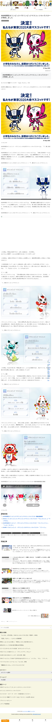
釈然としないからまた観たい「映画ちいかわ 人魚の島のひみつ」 (17, 642)
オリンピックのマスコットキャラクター (10, 690)
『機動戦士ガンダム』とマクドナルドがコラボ (12, 665)
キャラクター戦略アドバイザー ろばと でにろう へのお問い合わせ (17, 697)
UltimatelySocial (37, 714)
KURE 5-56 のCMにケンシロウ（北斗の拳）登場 (12, 655)
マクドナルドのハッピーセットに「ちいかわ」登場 (13, 661)
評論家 (3, 537)
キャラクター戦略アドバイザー (29, 711)
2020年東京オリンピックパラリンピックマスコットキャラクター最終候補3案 (23, 516)
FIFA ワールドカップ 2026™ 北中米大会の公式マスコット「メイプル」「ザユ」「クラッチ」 (24, 658)
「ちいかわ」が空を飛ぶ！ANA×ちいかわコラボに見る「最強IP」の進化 (18, 635)
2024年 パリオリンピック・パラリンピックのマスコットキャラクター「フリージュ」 (25, 527)
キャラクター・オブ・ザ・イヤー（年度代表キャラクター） (15, 694)
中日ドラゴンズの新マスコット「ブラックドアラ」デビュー (15, 651)
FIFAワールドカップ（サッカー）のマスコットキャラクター (15, 687)
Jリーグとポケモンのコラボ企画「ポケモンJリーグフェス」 (15, 648)
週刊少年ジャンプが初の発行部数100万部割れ (12, 645)
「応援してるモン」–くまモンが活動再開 (10, 638)
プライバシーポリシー (6, 700)
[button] (51, 627)
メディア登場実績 (4, 703)
